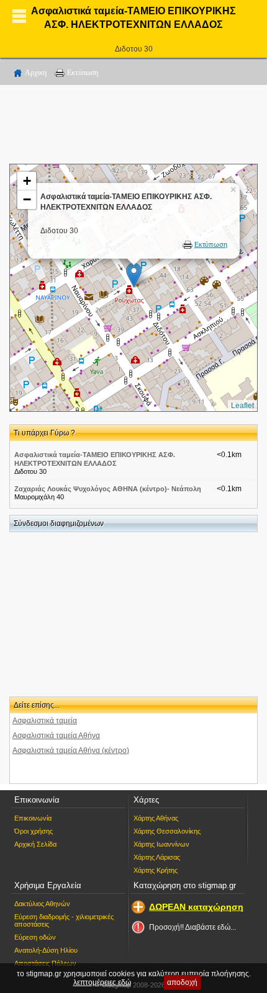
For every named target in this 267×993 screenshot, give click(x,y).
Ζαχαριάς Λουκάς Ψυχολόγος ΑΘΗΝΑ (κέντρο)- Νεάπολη (107, 488)
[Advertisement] (133, 127)
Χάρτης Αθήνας (156, 818)
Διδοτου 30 (134, 49)
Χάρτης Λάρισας (157, 857)
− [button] (27, 199)
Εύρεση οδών (35, 937)
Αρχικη (36, 72)
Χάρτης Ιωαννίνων (161, 844)
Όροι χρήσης (33, 831)
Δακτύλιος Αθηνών (42, 903)
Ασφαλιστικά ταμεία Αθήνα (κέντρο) (70, 750)
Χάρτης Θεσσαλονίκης (167, 831)
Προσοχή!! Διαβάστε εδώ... (192, 927)
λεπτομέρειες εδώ (102, 982)
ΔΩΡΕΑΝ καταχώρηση (196, 907)
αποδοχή (182, 982)
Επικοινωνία (33, 818)
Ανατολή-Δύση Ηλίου (46, 950)
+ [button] (27, 181)
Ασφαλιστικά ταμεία (44, 720)
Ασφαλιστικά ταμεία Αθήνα (56, 735)
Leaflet (242, 405)
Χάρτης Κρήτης (156, 870)
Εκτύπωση (82, 72)
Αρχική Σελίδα (35, 844)
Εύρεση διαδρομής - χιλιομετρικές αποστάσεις (64, 920)
